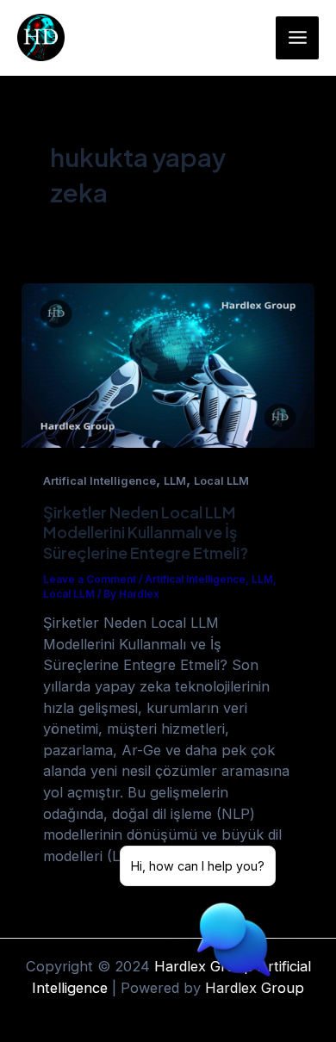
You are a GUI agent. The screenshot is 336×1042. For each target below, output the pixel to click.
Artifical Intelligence (99, 480)
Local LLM (221, 480)
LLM (175, 480)
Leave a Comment (89, 580)
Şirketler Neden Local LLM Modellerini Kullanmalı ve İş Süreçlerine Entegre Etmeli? (145, 532)
